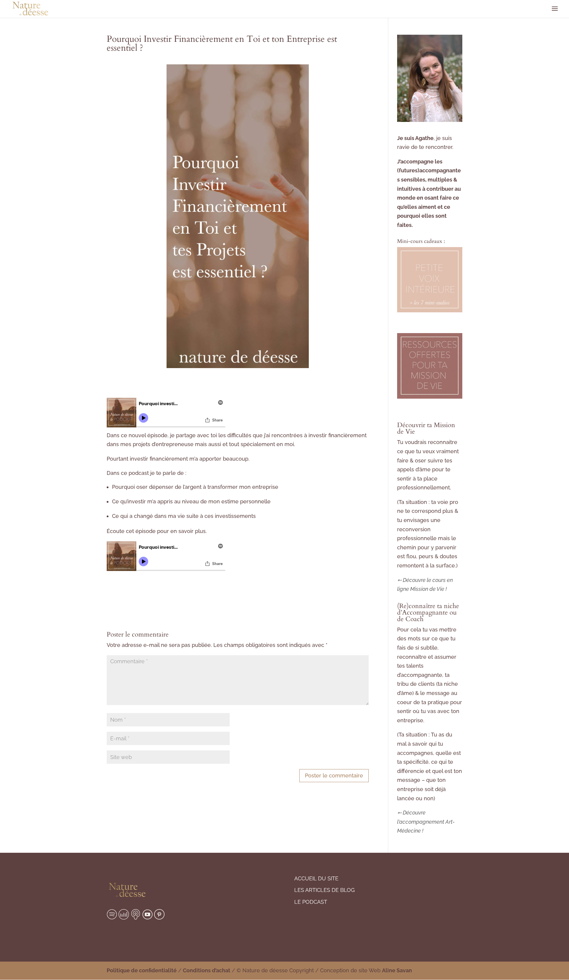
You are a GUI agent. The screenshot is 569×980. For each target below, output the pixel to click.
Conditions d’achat (206, 970)
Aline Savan (397, 970)
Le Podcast (310, 902)
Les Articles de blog (324, 890)
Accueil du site (316, 878)
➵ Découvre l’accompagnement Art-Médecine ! (426, 821)
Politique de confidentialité (142, 970)
